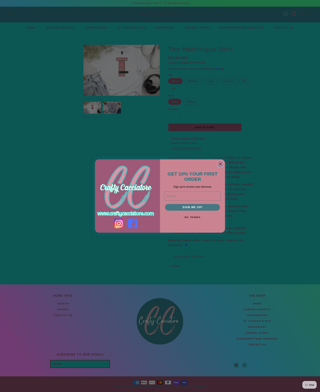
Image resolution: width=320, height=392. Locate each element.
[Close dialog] (220, 164)
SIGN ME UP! (192, 207)
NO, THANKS (192, 217)
